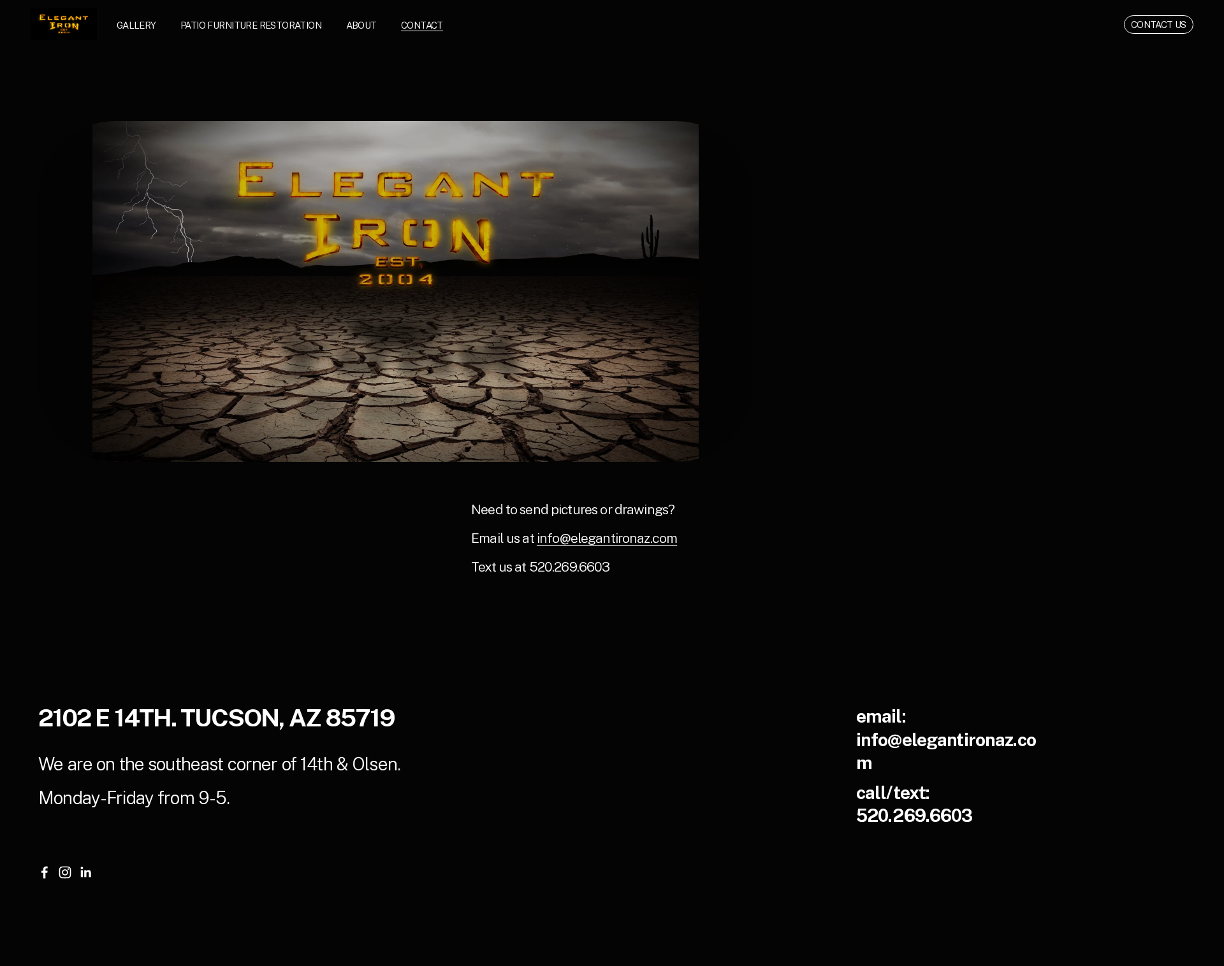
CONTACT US (1158, 24)
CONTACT (422, 25)
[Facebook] (44, 872)
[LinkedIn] (85, 872)
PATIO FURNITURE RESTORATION (250, 25)
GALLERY (136, 25)
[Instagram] (65, 872)
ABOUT (361, 25)
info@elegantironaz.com (607, 538)
